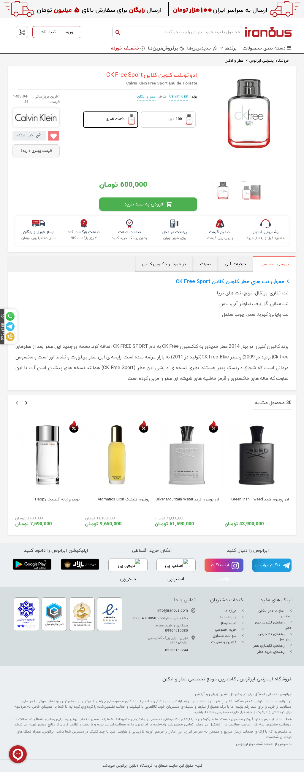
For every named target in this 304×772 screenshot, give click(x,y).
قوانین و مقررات (224, 642)
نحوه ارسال (229, 623)
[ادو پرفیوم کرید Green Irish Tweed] (257, 455)
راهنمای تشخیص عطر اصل (275, 637)
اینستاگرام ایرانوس (221, 571)
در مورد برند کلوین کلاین (164, 264)
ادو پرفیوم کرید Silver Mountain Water (187, 499)
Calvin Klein (178, 96)
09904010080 (176, 631)
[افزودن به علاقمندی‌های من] (54, 136)
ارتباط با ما (229, 617)
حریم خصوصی (226, 629)
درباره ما (231, 611)
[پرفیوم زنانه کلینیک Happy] (47, 455)
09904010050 (144, 618)
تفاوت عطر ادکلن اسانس (275, 614)
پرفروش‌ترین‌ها (163, 48)
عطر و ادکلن (146, 96)
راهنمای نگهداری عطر (269, 645)
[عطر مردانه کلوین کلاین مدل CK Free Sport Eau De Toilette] (220, 190)
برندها (230, 48)
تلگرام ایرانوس (268, 565)
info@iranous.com (172, 610)
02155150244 (176, 650)
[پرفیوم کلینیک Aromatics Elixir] (117, 455)
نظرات (205, 264)
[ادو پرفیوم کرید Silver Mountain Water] (187, 455)
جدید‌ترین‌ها (199, 48)
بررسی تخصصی (274, 264)
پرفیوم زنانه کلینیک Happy (57, 499)
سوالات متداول (225, 636)
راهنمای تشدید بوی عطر (273, 625)
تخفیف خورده (125, 48)
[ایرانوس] (268, 32)
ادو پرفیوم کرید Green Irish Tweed (260, 499)
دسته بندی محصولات (264, 48)
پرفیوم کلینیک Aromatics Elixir (123, 499)
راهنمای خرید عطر (271, 652)
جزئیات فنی (235, 264)
